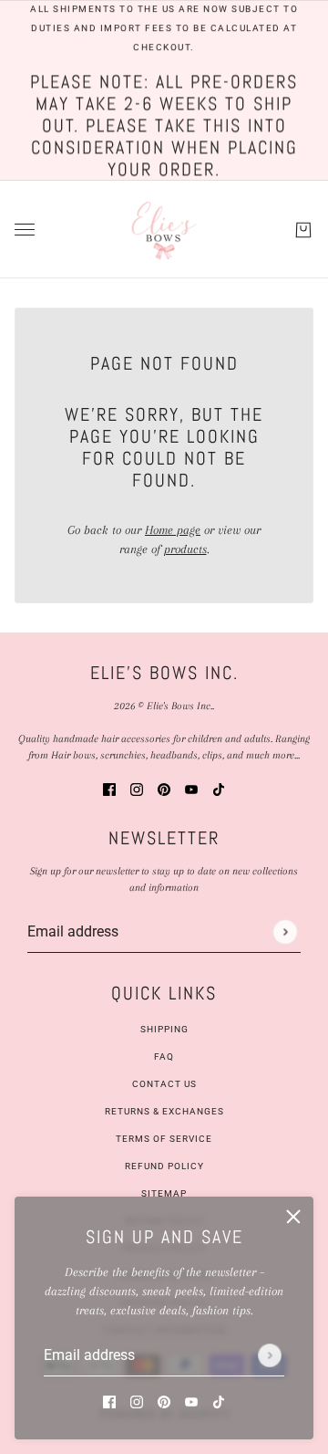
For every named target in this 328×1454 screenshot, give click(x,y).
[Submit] (270, 1355)
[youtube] (191, 1400)
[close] (293, 1217)
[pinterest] (164, 1400)
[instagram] (136, 1400)
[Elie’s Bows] (164, 229)
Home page (172, 530)
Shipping (164, 1029)
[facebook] (109, 1400)
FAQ (164, 1056)
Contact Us (164, 1084)
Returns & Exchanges (164, 1111)
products (185, 549)
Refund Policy (164, 1166)
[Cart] (303, 229)
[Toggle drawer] (25, 229)
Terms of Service (164, 1139)
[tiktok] (218, 1400)
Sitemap (164, 1193)
